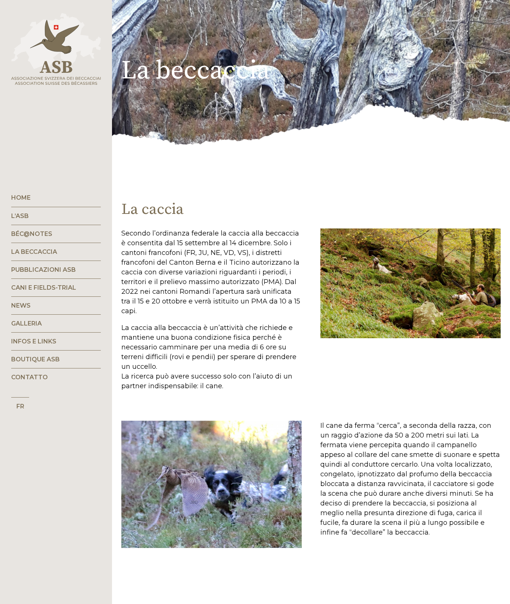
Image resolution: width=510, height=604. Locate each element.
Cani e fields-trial (43, 287)
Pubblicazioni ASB (43, 269)
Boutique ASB (35, 359)
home (21, 197)
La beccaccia (34, 251)
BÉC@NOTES (31, 233)
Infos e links (33, 341)
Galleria (26, 323)
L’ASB (20, 216)
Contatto (29, 377)
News (21, 305)
